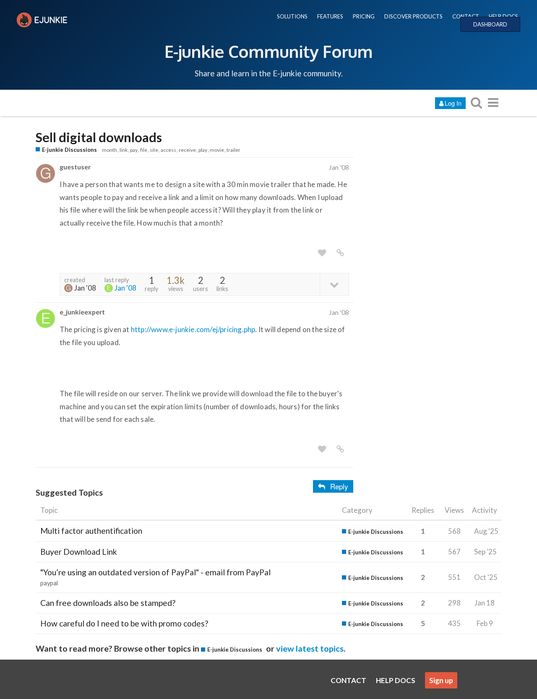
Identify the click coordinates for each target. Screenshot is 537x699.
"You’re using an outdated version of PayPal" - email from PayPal (155, 572)
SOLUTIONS (292, 16)
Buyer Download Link (78, 551)
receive (187, 150)
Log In (453, 103)
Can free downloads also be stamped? (107, 603)
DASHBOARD (490, 24)
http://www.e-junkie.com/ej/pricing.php (193, 329)
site (154, 150)
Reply (339, 486)
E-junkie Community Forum (268, 51)
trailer (233, 150)
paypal (49, 583)
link (124, 150)
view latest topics (310, 648)
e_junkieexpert (82, 312)
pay (134, 150)
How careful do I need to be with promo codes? (124, 623)
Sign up (441, 680)
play (202, 150)
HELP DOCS (503, 16)
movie (217, 150)
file (143, 150)
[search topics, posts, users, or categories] (476, 102)
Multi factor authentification (91, 530)
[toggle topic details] (334, 284)
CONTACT (465, 16)
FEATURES (330, 16)
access (168, 150)
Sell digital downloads (99, 137)
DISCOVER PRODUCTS (413, 16)
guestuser (75, 167)
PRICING (364, 16)
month (109, 150)
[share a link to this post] (340, 252)
